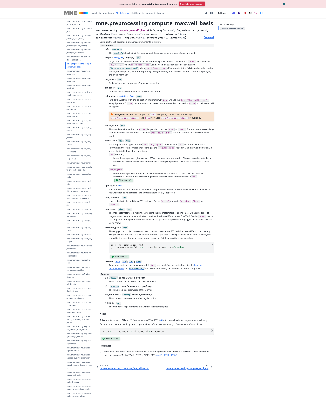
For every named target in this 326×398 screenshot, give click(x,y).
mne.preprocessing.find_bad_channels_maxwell (78, 122)
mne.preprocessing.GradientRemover (78, 275)
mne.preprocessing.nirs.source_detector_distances (79, 297)
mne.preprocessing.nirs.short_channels (79, 304)
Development (148, 13)
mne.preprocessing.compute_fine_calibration (78, 58)
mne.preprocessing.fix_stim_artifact (78, 143)
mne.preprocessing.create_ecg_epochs (79, 101)
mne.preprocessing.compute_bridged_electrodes (78, 51)
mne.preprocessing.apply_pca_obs (78, 261)
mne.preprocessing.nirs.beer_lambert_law (79, 289)
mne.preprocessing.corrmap (78, 234)
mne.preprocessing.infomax (78, 163)
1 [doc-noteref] (161, 319)
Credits (160, 13)
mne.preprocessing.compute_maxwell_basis (78, 65)
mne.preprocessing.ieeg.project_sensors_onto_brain (79, 328)
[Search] (206, 13)
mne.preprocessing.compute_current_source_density (78, 44)
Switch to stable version (191, 4)
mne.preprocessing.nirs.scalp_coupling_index (78, 311)
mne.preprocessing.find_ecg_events (79, 129)
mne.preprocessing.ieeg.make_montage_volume (79, 335)
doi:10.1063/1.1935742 (167, 355)
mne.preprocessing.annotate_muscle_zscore (79, 23)
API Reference (122, 13)
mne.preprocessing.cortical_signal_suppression (79, 93)
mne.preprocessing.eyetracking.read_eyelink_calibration (79, 356)
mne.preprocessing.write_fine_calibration (78, 254)
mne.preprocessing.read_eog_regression (79, 215)
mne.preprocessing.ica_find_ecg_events (78, 150)
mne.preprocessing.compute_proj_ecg (78, 72)
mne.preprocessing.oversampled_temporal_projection (78, 196)
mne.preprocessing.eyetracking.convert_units (79, 373)
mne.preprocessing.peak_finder (78, 204)
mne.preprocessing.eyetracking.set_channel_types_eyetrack (79, 365)
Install (94, 13)
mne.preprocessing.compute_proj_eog (78, 79)
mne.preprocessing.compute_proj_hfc (78, 86)
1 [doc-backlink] (101, 351)
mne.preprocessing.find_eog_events (78, 136)
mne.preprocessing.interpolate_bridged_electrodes (79, 168)
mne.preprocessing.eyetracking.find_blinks (79, 380)
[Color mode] (212, 13)
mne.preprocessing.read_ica (78, 209)
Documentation (106, 13)
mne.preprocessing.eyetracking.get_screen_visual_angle (79, 387)
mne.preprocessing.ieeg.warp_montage (78, 342)
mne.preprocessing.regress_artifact (78, 229)
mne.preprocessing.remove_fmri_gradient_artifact (79, 268)
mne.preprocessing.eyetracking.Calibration (79, 349)
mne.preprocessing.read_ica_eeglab (79, 240)
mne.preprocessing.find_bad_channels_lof (78, 115)
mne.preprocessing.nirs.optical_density (78, 282)
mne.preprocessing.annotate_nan (79, 30)
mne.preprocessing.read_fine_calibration (79, 247)
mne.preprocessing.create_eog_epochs (78, 108)
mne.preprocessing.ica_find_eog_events (78, 157)
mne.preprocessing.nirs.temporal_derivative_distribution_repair (78, 319)
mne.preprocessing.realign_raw (78, 222)
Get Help (135, 13)
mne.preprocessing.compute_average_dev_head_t (78, 37)
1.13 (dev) (222, 13)
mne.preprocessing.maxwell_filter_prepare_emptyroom (79, 189)
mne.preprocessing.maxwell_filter (79, 182)
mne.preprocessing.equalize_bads (79, 175)
